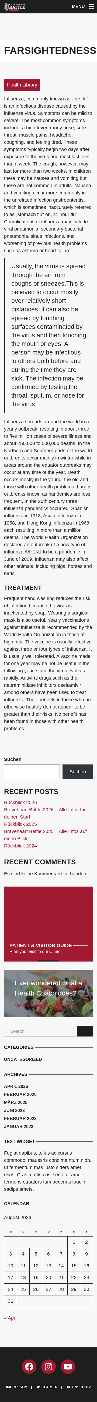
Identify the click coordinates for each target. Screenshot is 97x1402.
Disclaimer (46, 1387)
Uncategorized (23, 1059)
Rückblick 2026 (20, 802)
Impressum (16, 1387)
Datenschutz (78, 1387)
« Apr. (10, 1318)
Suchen (13, 759)
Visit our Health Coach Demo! (47, 1005)
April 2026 (16, 1086)
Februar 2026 (20, 1094)
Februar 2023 (20, 1118)
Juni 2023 (14, 1110)
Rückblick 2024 (20, 846)
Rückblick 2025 (20, 824)
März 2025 (15, 1102)
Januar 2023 (18, 1126)
